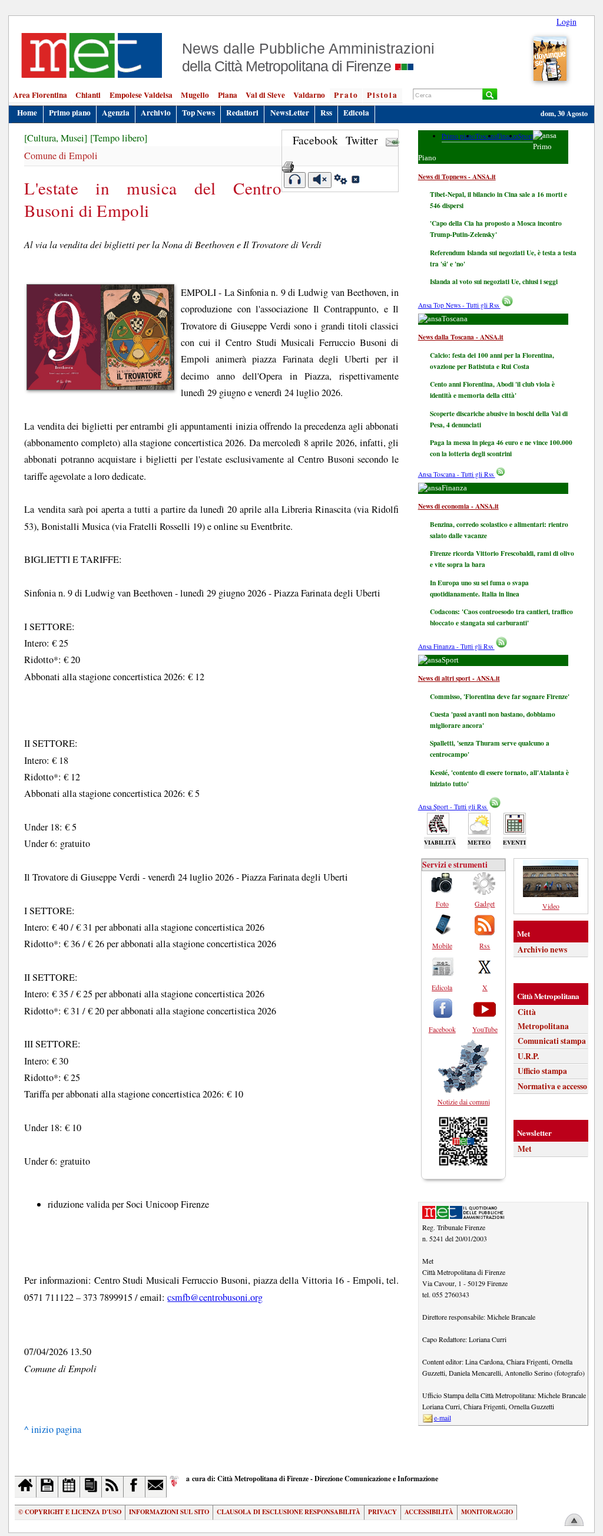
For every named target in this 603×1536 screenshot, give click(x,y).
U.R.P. (528, 1056)
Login (566, 21)
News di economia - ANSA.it (458, 506)
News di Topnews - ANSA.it (457, 177)
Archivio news (542, 949)
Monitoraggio (487, 1512)
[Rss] (113, 1487)
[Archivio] (47, 1487)
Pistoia (382, 95)
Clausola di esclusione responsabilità (288, 1512)
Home (27, 112)
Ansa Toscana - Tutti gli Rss (456, 474)
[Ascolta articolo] (295, 180)
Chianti (88, 95)
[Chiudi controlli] (355, 180)
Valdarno (309, 95)
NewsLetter (289, 112)
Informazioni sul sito (169, 1512)
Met (525, 1149)
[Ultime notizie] (69, 1487)
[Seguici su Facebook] (134, 1487)
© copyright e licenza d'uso (69, 1512)
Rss (326, 112)
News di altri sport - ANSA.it (459, 678)
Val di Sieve (265, 95)
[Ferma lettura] (320, 180)
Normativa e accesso (552, 1086)
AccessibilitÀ (429, 1512)
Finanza (507, 135)
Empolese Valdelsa (141, 95)
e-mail (442, 1417)
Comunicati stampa (552, 1041)
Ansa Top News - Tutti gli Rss (459, 305)
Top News (198, 112)
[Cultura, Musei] (55, 137)
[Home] (26, 1487)
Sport (525, 135)
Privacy (382, 1512)
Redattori (242, 112)
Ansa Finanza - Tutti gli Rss (456, 646)
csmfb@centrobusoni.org (215, 1297)
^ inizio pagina (52, 1429)
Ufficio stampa (542, 1071)
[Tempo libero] (118, 137)
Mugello (195, 95)
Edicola (356, 112)
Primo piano (70, 112)
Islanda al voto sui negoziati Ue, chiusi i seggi (494, 281)
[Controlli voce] (340, 180)
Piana (227, 95)
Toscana (486, 135)
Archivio (156, 112)
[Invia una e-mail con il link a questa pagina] (392, 140)
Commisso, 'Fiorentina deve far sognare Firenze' (499, 696)
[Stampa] (288, 163)
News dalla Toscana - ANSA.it (460, 337)
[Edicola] (91, 1487)
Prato (346, 95)
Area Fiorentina (40, 95)
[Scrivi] (156, 1487)
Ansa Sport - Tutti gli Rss (453, 806)
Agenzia (116, 112)
